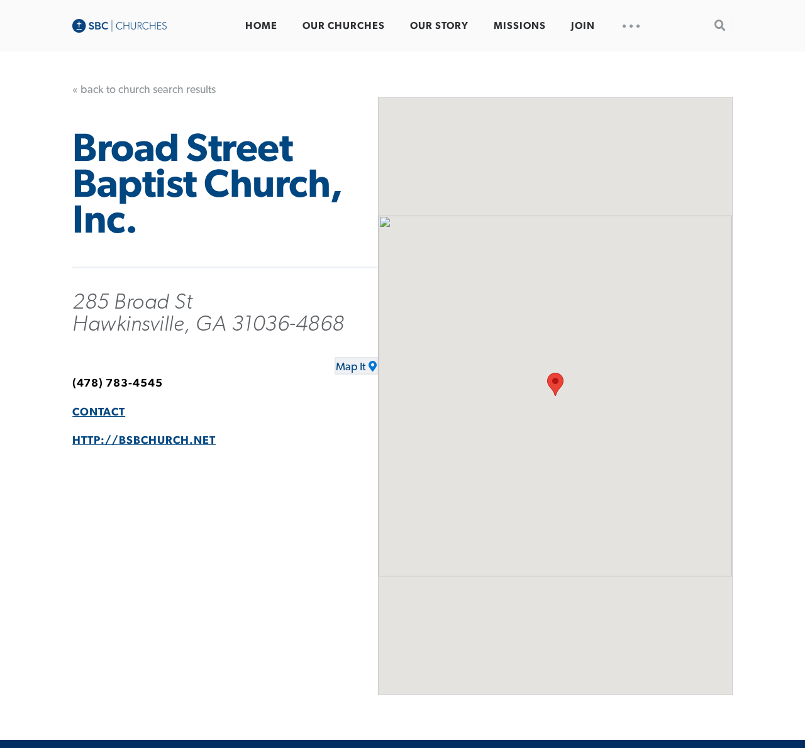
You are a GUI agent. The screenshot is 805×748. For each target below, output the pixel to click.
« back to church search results (144, 90)
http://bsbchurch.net (144, 440)
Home (261, 26)
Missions (520, 26)
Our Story (439, 26)
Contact (98, 412)
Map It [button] (350, 367)
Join (583, 26)
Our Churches (344, 26)
